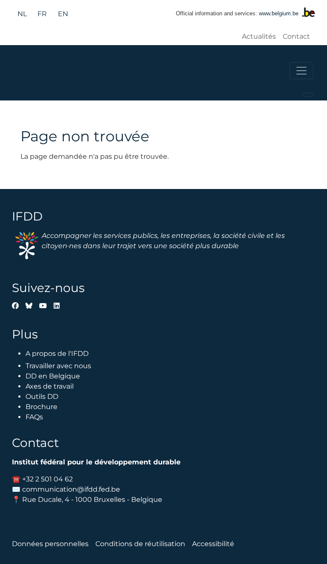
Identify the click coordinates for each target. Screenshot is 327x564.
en (63, 14)
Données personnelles (50, 544)
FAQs (34, 417)
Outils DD (42, 396)
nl (22, 14)
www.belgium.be (278, 13)
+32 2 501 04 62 (47, 479)
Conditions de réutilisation (140, 544)
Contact (296, 36)
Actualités (259, 36)
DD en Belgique (53, 376)
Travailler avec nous (58, 366)
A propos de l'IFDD (57, 353)
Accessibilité (213, 544)
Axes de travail (50, 386)
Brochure (41, 407)
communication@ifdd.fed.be (71, 489)
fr (42, 14)
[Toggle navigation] (301, 70)
